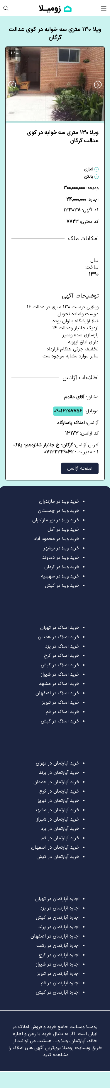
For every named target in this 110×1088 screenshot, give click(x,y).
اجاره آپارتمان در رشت (57, 945)
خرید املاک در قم (62, 711)
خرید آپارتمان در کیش (57, 856)
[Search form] (6, 8)
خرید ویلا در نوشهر (61, 548)
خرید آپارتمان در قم (60, 838)
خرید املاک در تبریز (60, 702)
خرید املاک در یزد (62, 646)
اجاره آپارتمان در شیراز (57, 964)
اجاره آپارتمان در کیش (57, 917)
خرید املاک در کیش (60, 665)
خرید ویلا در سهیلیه (60, 576)
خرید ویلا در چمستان (58, 510)
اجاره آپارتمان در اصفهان (55, 936)
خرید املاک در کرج (61, 655)
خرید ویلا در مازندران (59, 501)
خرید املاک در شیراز (60, 674)
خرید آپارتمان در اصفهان (55, 847)
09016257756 (68, 411)
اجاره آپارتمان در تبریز (58, 973)
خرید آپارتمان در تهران (57, 763)
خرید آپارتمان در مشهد (57, 810)
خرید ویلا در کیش (62, 585)
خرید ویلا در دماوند (60, 557)
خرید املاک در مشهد (59, 683)
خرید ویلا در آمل (63, 529)
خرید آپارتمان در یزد (60, 828)
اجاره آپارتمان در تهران (57, 898)
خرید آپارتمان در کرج (59, 791)
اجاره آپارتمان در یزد (59, 908)
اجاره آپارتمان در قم (60, 983)
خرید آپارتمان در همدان (56, 782)
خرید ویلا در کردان (61, 566)
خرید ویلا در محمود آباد (56, 538)
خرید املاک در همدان (58, 637)
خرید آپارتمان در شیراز (57, 819)
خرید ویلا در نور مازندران (55, 520)
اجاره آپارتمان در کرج (59, 955)
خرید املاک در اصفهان (57, 693)
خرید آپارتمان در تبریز (58, 800)
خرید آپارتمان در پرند (59, 772)
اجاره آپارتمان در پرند (58, 926)
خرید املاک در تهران (59, 627)
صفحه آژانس (79, 468)
